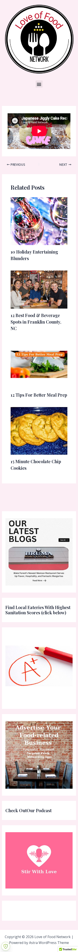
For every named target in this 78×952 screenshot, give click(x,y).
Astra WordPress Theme (49, 942)
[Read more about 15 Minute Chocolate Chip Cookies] (39, 430)
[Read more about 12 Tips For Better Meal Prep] (39, 364)
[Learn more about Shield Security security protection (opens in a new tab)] (5, 946)
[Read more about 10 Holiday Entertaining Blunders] (39, 220)
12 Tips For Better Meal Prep (39, 395)
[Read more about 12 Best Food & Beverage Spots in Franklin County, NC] (39, 289)
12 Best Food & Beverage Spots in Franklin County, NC (36, 321)
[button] (39, 84)
